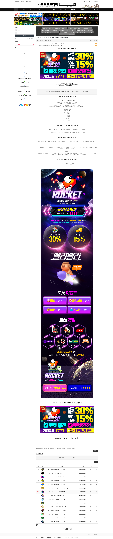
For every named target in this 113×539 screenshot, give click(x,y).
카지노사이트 (63, 9)
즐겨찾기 (17, 1)
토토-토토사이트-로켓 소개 (67, 96)
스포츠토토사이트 (78, 106)
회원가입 (90, 1)
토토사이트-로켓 (68, 448)
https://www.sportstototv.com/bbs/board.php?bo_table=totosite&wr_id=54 (67, 45)
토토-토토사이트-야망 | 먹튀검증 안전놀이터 (55, 473)
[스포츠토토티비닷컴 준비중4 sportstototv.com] (57, 23)
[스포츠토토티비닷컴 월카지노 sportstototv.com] (57, 18)
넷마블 (70, 6)
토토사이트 (52, 9)
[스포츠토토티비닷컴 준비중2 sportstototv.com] (85, 14)
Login (25, 35)
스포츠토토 (57, 105)
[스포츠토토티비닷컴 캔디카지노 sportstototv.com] (85, 18)
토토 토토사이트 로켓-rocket (67, 83)
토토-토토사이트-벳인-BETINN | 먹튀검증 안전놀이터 (56, 476)
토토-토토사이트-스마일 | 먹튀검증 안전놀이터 (55, 484)
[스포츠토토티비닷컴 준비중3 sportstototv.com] (85, 23)
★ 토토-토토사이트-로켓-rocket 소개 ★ (67, 85)
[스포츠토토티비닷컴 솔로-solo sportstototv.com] (28, 14)
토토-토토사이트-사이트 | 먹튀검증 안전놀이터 (55, 480)
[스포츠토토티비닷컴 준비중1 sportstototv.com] (57, 14)
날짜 (91, 466)
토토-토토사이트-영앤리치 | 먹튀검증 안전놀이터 (56, 521)
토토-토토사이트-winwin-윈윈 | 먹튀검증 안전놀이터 (56, 517)
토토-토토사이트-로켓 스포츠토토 (67, 125)
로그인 (85, 1)
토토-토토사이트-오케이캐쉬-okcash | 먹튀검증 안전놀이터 (58, 488)
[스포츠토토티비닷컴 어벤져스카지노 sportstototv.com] (28, 18)
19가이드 (83, 9)
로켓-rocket (63, 448)
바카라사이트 (44, 141)
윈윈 (64, 6)
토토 (38, 448)
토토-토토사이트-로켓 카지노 (67, 137)
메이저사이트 (67, 102)
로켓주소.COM (70, 163)
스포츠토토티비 (48, 4)
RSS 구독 (22, 1)
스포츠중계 (22, 9)
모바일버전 (95, 534)
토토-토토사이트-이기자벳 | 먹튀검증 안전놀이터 (56, 510)
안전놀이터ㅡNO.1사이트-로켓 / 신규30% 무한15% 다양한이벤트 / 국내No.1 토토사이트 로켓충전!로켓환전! (67, 91)
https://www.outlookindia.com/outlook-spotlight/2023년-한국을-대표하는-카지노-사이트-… (67, 43)
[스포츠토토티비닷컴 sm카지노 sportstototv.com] (28, 23)
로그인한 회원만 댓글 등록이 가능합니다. (67, 457)
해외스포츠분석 (42, 9)
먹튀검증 (73, 9)
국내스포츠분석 (32, 9)
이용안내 (89, 534)
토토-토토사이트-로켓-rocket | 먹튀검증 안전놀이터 (56, 491)
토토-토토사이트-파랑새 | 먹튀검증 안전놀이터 (55, 499)
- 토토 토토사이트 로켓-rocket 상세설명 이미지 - (67, 403)
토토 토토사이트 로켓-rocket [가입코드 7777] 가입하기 (67, 84)
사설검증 (56, 448)
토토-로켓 (73, 448)
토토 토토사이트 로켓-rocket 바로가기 (67, 438)
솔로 (67, 6)
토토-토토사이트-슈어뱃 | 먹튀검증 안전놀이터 (55, 503)
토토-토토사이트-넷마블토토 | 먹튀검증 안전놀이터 (56, 514)
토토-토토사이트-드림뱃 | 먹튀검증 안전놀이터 (55, 469)
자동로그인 (18, 37)
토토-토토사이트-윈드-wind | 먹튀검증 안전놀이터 (56, 506)
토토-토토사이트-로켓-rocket (67, 48)
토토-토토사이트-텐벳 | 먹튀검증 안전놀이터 (55, 495)
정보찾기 (96, 1)
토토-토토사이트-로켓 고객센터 (67, 159)
